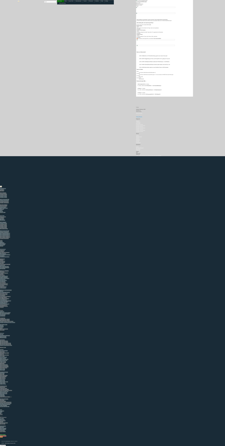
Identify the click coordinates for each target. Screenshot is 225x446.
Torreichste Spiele (3, 401)
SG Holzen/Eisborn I (3, 280)
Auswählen (138, 33)
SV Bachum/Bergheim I (4, 277)
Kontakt (137, 151)
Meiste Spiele (2, 373)
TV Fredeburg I (2, 262)
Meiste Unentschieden (4, 375)
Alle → (145, 81)
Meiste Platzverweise (3, 393)
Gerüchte (152, 19)
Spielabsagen (2, 242)
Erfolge (158, 19)
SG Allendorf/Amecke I (4, 284)
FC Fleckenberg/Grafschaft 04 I (5, 296)
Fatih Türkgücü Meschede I (4, 266)
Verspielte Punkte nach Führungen (5, 403)
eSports (1, 414)
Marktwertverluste (3, 337)
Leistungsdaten (144, 19)
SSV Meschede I (2, 268)
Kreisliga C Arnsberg (3, 196)
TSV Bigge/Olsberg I (3, 297)
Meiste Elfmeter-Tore (3, 360)
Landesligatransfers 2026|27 (5, 319)
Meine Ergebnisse (3, 429)
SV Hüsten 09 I (2, 261)
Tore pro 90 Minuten (3, 357)
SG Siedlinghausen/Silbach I (4, 298)
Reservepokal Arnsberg (4, 228)
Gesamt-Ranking (3, 431)
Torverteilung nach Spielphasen (5, 404)
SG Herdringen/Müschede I (4, 267)
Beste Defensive (3, 378)
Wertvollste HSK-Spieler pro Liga (5, 344)
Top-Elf (1, 210)
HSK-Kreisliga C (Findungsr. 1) (5, 236)
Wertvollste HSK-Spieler (4, 342)
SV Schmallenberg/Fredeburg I (5, 254)
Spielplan (140, 19)
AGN (137, 152)
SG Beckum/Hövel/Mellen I (4, 278)
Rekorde (161, 19)
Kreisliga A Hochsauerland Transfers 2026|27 (7, 322)
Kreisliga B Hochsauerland (4, 201)
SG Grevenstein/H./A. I (4, 283)
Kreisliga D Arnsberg (3, 197)
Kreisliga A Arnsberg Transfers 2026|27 (6, 321)
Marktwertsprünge (3, 336)
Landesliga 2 (2, 189)
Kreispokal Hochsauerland (4, 238)
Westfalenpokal (2, 220)
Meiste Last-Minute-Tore (4, 359)
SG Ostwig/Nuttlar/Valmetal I (5, 292)
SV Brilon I (1, 260)
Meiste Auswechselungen (4, 366)
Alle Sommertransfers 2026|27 (5, 312)
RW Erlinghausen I (3, 253)
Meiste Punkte (2, 379)
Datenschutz (138, 153)
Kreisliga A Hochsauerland (4, 200)
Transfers (149, 19)
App (0, 413)
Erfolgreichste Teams (3, 388)
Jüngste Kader (2, 395)
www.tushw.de (141, 78)
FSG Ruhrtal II (2, 275)
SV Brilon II (2, 307)
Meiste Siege (2, 374)
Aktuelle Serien (2, 387)
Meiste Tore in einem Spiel (4, 355)
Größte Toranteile (3, 362)
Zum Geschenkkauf (157, 38)
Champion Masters (3, 207)
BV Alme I (1, 291)
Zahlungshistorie (3, 420)
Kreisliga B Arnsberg (3, 195)
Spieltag (1, 241)
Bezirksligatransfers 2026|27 (5, 320)
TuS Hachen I (2, 285)
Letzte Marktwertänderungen (5, 335)
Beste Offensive (2, 377)
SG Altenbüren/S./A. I (3, 305)
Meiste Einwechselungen (4, 365)
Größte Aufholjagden (3, 405)
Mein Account (2, 419)
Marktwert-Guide (3, 347)
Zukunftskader (165, 19)
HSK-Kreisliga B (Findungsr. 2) (5, 234)
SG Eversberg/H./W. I (3, 294)
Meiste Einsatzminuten (4, 364)
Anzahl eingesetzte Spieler (4, 389)
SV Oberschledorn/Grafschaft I (5, 264)
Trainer (155, 19)
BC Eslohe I (2, 263)
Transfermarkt (2, 430)
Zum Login (149, 24)
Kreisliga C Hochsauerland (4, 202)
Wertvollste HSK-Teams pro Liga (5, 343)
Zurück (1, 198)
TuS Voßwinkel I (2, 281)
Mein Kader (2, 427)
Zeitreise (1, 211)
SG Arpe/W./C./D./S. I (4, 293)
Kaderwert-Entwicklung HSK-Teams (6, 345)
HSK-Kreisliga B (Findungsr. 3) (5, 235)
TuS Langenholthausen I (4, 276)
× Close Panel (2, 445)
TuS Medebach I (2, 295)
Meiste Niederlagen (3, 376)
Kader (138, 19)
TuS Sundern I (2, 255)
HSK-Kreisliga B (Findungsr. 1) (5, 233)
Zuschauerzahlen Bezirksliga (4, 406)
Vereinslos (1, 325)
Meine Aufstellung (3, 428)
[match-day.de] (7, 4)
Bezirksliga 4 (2, 190)
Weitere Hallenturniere (4, 208)
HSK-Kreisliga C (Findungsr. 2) (5, 237)
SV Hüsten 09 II (2, 279)
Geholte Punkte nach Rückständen (5, 402)
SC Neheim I (2, 251)
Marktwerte (2, 209)
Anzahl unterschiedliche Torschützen (6, 390)
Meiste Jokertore (3, 358)
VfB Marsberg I (2, 265)
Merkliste (1, 421)
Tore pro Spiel (2, 356)
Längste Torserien (3, 361)
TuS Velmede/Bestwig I (4, 306)
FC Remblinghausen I (3, 299)
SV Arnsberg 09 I (3, 282)
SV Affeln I (2, 274)
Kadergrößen (2, 394)
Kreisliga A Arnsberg (3, 194)
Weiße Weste (2, 363)
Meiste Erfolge (2, 380)
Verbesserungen (2, 212)
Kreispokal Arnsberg (3, 227)
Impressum (138, 154)
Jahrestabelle (2, 400)
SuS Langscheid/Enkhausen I (4, 252)
